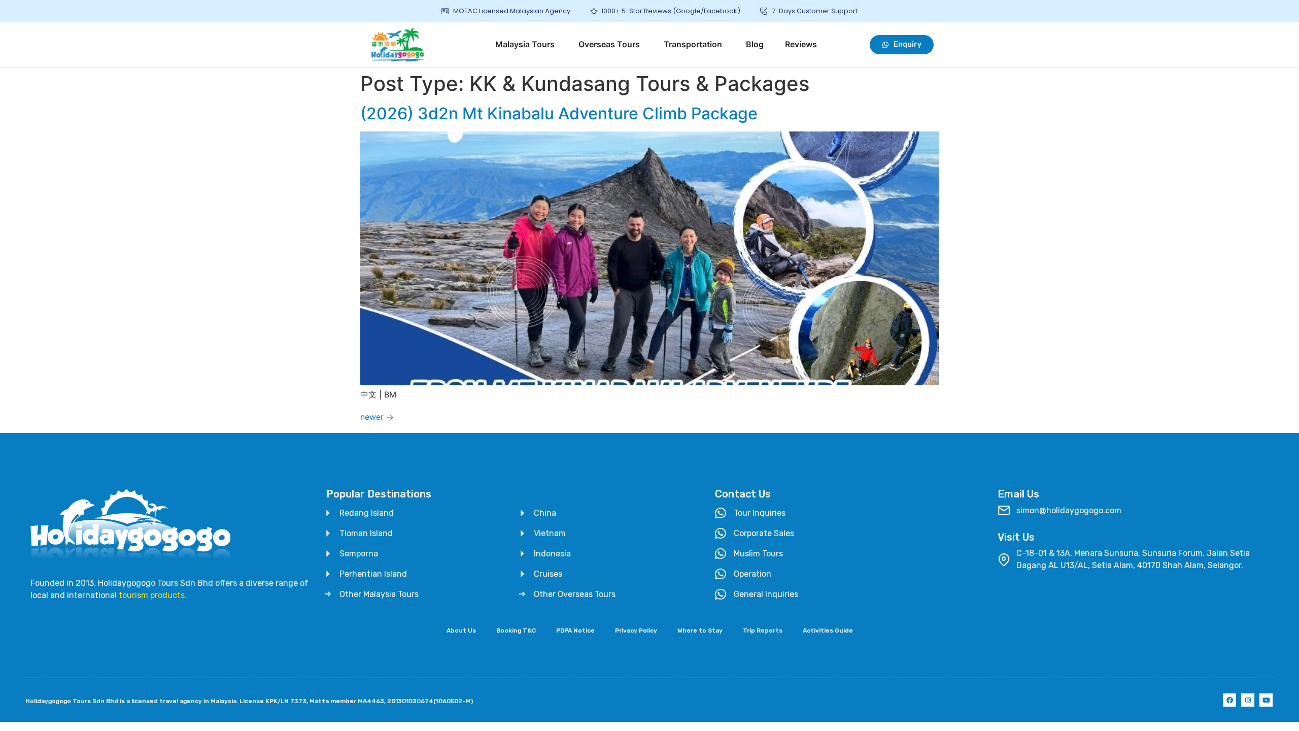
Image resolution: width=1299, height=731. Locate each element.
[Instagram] (1247, 700)
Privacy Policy (636, 630)
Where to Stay (700, 630)
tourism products (152, 595)
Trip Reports (762, 630)
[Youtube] (1266, 700)
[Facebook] (1229, 700)
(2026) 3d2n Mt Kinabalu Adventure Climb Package (559, 113)
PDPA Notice (575, 630)
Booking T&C (516, 630)
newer (377, 417)
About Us (461, 630)
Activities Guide (828, 630)
